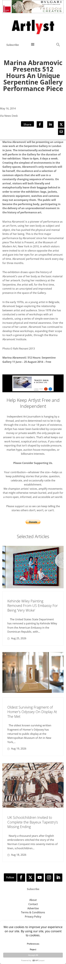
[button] (58, 44)
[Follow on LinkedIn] (58, 878)
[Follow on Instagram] (49, 878)
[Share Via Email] (61, 132)
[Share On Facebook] (40, 124)
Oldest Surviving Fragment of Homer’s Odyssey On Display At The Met (32, 712)
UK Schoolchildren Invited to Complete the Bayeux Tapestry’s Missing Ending (32, 822)
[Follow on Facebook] (21, 878)
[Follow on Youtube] (40, 878)
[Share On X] (61, 124)
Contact (33, 904)
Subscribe (12, 45)
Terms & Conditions (33, 912)
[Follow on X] (30, 878)
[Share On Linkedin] (50, 124)
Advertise (33, 908)
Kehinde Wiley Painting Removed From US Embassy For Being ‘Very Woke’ (32, 605)
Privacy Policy (33, 916)
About (33, 900)
